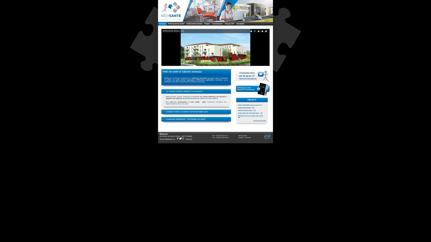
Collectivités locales (194, 24)
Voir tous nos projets (260, 120)
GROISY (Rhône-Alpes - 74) (246, 110)
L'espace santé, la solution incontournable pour (187, 112)
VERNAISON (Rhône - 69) (173, 31)
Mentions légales (242, 135)
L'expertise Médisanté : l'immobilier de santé (185, 119)
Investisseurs (217, 24)
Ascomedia (248, 137)
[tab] (196, 91)
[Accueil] (171, 11)
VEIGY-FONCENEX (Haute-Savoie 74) (250, 105)
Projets (207, 24)
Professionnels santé (176, 24)
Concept (162, 24)
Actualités (240, 24)
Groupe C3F (229, 24)
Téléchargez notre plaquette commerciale (246, 88)
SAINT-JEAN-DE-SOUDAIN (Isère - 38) (250, 113)
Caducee (189, 139)
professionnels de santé (194, 98)
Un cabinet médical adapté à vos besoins (184, 91)
